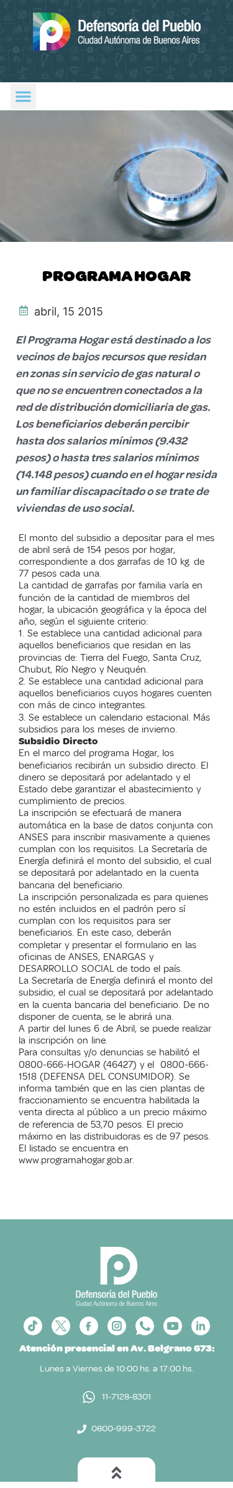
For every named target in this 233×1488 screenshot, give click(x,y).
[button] (23, 96)
